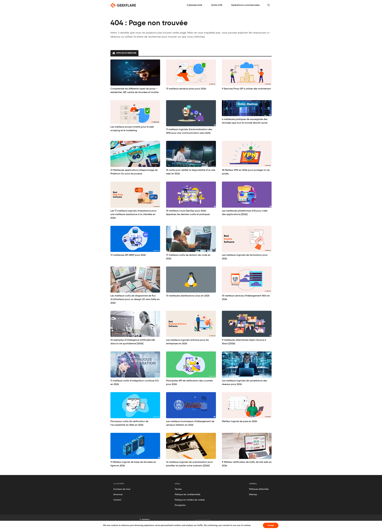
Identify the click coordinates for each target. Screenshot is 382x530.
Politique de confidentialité (187, 494)
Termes (178, 489)
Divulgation (180, 505)
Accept (270, 525)
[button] (269, 5)
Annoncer (118, 494)
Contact (117, 500)
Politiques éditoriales (259, 489)
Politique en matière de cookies (190, 500)
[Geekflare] (123, 5)
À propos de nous (121, 489)
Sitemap (253, 494)
